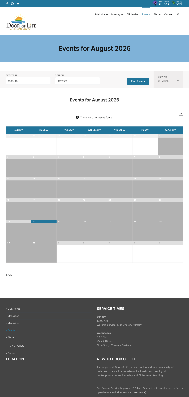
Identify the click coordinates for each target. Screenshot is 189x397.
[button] (178, 14)
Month (165, 80)
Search (59, 75)
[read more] (139, 392)
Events (11, 330)
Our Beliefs (18, 346)
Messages (13, 315)
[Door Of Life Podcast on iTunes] (161, 3)
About (11, 337)
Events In (11, 75)
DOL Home (14, 308)
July (9, 274)
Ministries (13, 323)
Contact (12, 353)
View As (162, 77)
